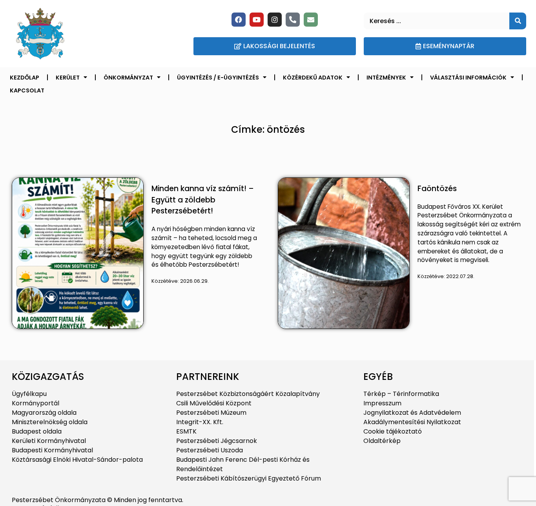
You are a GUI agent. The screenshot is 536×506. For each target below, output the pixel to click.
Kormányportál (35, 403)
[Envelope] (311, 20)
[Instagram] (275, 20)
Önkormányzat (128, 77)
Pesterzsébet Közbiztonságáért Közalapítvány (248, 393)
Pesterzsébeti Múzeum (211, 412)
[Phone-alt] (293, 20)
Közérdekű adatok (313, 77)
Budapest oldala (37, 431)
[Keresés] (517, 21)
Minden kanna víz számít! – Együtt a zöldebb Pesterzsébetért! (202, 200)
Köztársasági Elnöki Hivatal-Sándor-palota (77, 459)
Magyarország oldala (44, 412)
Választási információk (468, 77)
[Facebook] (239, 20)
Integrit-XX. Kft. (199, 421)
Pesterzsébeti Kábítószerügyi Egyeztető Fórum (248, 478)
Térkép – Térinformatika (401, 393)
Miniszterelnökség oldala (50, 421)
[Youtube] (257, 20)
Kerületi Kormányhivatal (49, 440)
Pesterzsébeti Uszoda (209, 450)
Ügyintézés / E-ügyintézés (218, 77)
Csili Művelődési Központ (214, 403)
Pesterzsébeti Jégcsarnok (216, 440)
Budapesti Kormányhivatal (52, 450)
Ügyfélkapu (29, 393)
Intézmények (386, 77)
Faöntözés (437, 188)
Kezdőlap (24, 77)
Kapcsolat (27, 90)
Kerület (68, 77)
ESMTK (186, 431)
